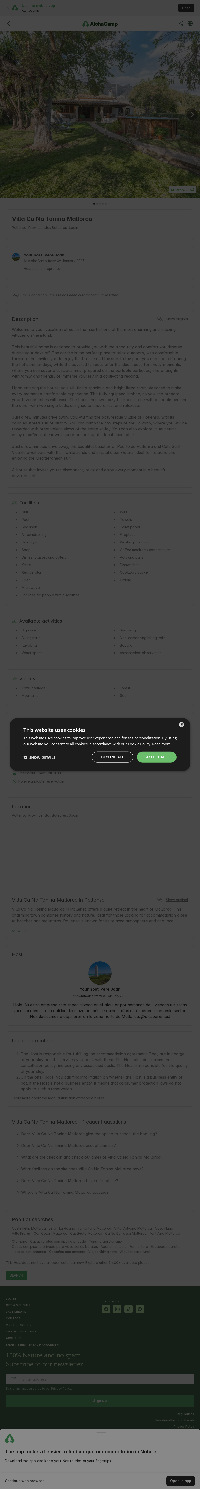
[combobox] (181, 724)
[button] (39, 757)
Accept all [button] (156, 757)
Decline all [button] (112, 757)
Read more (161, 743)
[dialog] (100, 744)
